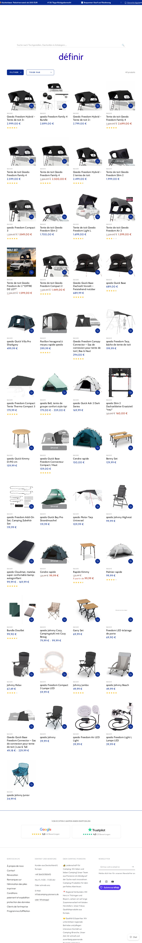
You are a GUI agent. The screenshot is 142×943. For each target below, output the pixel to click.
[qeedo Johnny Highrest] (120, 496)
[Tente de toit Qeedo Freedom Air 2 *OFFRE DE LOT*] (21, 262)
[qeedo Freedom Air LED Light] (87, 716)
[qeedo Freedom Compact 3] (21, 206)
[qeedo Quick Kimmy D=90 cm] (21, 438)
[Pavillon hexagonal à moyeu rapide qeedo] (54, 320)
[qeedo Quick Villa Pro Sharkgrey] (21, 320)
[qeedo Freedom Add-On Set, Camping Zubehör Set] (21, 496)
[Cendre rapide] (87, 438)
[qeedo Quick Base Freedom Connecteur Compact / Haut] (54, 438)
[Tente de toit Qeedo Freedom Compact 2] (54, 262)
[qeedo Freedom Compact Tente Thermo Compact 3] (21, 382)
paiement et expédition (18, 897)
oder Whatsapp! (42, 899)
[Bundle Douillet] (21, 609)
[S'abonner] (133, 867)
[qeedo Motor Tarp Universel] (87, 496)
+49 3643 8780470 (43, 874)
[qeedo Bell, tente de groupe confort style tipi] (54, 382)
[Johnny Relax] (21, 664)
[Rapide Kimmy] (87, 551)
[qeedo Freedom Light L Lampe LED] (120, 716)
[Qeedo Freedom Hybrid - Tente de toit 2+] (87, 96)
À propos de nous (15, 865)
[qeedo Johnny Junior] (21, 774)
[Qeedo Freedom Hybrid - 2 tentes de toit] (87, 151)
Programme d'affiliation (18, 911)
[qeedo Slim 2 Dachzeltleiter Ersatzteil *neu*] (120, 382)
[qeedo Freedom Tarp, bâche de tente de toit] (120, 320)
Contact (11, 870)
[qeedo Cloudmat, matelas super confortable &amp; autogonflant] (21, 551)
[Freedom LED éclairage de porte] (120, 609)
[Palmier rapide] (120, 551)
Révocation (12, 875)
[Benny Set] (120, 438)
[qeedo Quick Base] (120, 262)
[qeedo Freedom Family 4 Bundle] (54, 96)
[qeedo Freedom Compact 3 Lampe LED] (54, 664)
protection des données (18, 902)
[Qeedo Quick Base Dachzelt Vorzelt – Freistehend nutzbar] (87, 262)
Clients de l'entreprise (17, 906)
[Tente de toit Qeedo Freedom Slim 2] (120, 151)
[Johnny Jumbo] (87, 664)
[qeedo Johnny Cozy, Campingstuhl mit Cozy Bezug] (54, 609)
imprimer (11, 888)
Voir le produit (97, 330)
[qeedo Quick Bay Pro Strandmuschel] (54, 496)
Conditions (12, 893)
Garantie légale (132, 2)
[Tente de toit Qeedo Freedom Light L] (87, 206)
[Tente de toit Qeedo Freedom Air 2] (120, 206)
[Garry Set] (87, 609)
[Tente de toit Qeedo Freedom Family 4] (120, 96)
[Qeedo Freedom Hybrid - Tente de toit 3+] (21, 96)
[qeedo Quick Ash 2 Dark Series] (87, 382)
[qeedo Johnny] (54, 716)
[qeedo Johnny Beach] (120, 664)
